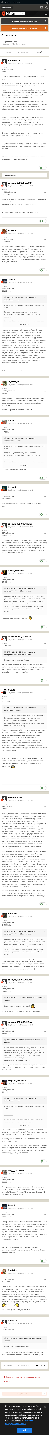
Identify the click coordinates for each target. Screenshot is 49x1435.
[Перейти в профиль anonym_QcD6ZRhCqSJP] (4, 184)
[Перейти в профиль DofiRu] (4, 422)
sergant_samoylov (17, 1080)
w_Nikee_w (13, 381)
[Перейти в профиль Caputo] (4, 691)
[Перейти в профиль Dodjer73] (4, 1322)
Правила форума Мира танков (24, 21)
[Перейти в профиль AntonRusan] (4, 61)
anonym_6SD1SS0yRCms (20, 524)
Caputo (11, 690)
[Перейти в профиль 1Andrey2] (4, 915)
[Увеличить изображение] (30, 618)
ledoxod (12, 487)
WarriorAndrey (15, 797)
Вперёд (40, 52)
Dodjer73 (12, 1320)
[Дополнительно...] (44, 69)
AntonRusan (12, 42)
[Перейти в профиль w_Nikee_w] (4, 383)
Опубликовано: (20, 63)
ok (24, 1430)
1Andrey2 (12, 913)
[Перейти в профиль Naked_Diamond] (4, 572)
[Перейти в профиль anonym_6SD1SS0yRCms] (4, 525)
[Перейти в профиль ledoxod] (4, 488)
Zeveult (11, 279)
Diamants (39, 997)
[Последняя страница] (46, 52)
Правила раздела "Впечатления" (24, 28)
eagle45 (12, 230)
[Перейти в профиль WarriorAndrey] (4, 798)
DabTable (12, 1270)
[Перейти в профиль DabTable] (4, 1271)
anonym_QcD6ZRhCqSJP (20, 183)
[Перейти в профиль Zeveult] (4, 281)
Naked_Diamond (16, 570)
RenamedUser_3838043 (19, 636)
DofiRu (11, 420)
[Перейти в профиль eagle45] (4, 231)
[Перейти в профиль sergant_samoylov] (4, 1082)
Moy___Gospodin (16, 1170)
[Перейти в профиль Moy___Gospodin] (4, 1172)
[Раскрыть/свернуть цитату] (5, 297)
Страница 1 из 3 (24, 52)
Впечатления (21, 44)
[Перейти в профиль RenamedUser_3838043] (4, 638)
